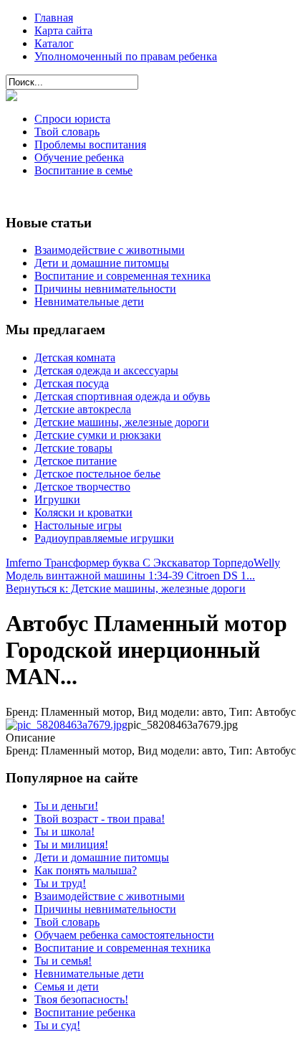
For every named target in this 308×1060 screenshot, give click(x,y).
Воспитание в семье (83, 170)
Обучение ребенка (79, 157)
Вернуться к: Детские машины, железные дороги (126, 588)
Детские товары (73, 448)
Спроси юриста (72, 119)
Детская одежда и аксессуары (106, 370)
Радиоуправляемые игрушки (104, 538)
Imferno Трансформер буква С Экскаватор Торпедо (130, 563)
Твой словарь (67, 132)
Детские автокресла (82, 409)
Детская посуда (71, 383)
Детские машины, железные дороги (121, 422)
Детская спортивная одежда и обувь (122, 396)
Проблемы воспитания (90, 144)
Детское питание (75, 461)
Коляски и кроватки (83, 512)
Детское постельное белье (97, 474)
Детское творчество (82, 487)
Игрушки (57, 499)
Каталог (54, 43)
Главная (53, 17)
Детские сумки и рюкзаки (97, 435)
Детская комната (74, 357)
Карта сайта (63, 30)
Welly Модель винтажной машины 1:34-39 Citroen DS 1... (143, 569)
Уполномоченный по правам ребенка (125, 56)
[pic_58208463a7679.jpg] (66, 725)
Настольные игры (78, 525)
